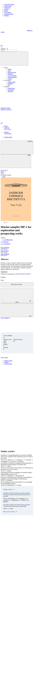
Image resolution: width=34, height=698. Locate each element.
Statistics (6, 15)
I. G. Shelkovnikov (7, 239)
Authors (6, 132)
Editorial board (12, 72)
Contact (10, 78)
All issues (10, 91)
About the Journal (9, 4)
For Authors (7, 12)
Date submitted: (5, 247)
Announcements (8, 14)
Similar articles (8, 360)
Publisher (10, 74)
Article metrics (8, 137)
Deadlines (10, 83)
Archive (6, 9)
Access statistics (12, 75)
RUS (3, 176)
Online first (7, 7)
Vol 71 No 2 (7, 129)
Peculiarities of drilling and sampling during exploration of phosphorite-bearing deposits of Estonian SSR (16, 505)
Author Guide (11, 82)
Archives (6, 127)
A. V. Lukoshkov (5, 244)
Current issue (7, 6)
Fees (9, 85)
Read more (4, 272)
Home (6, 126)
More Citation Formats (16, 284)
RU (2, 45)
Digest (6, 11)
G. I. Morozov (5, 242)
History (10, 69)
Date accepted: (5, 250)
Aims (9, 71)
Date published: (5, 254)
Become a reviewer (6, 109)
